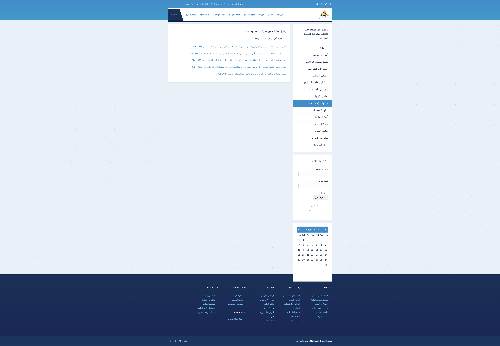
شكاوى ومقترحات (320, 308)
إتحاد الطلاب (269, 320)
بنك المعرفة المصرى (206, 312)
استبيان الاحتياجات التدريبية (207, 4)
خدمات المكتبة (209, 304)
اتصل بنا (174, 15)
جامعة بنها (300, 341)
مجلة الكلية (295, 320)
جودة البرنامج (321, 123)
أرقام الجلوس (268, 304)
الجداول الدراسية (318, 89)
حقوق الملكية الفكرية (206, 308)
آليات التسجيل (294, 299)
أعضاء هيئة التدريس (235, 318)
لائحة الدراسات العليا (291, 295)
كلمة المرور (323, 181)
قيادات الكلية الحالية (319, 295)
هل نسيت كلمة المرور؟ (317, 206)
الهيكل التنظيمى (319, 75)
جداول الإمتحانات (318, 103)
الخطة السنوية (237, 299)
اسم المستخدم (321, 169)
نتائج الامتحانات (320, 110)
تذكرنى (325, 192)
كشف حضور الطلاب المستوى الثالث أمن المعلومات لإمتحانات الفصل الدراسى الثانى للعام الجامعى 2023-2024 (238, 60)
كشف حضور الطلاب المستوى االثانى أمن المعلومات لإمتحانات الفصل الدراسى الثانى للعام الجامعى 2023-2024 (238, 53)
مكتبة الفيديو (321, 130)
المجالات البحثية (321, 304)
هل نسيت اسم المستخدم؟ (316, 210)
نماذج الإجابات (320, 96)
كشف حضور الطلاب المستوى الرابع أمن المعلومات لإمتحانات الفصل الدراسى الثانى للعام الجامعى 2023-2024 (239, 67)
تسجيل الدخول (237, 4)
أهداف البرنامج (320, 54)
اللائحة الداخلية (322, 312)
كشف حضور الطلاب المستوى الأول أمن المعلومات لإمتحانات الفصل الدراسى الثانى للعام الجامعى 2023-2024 (238, 46)
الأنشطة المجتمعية (235, 304)
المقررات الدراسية (317, 68)
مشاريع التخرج (320, 137)
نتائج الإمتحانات (268, 308)
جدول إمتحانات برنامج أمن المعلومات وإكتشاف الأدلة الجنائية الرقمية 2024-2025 (251, 73)
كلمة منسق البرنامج (317, 61)
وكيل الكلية (238, 295)
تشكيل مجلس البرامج (316, 82)
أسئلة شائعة (321, 117)
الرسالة (324, 48)
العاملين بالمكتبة (208, 295)
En (225, 4)
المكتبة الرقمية (321, 316)
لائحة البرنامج (321, 144)
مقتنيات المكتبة (208, 299)
